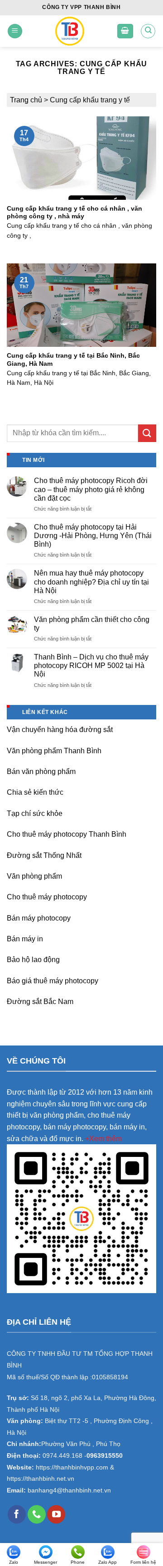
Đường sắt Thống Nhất (44, 855)
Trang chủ (26, 100)
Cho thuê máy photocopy (47, 897)
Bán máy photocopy (39, 918)
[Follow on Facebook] (17, 1514)
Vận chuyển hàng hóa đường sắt (60, 729)
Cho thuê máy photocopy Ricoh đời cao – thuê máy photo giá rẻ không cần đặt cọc (91, 489)
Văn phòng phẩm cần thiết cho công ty (91, 624)
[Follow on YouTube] (56, 1514)
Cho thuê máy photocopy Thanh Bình (66, 834)
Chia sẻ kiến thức (35, 792)
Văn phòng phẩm (34, 876)
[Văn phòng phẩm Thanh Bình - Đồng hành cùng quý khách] (69, 31)
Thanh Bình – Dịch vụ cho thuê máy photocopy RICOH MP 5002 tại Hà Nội (91, 665)
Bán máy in (25, 939)
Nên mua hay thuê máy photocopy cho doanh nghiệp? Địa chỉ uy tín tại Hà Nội (91, 581)
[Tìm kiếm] (148, 31)
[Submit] (147, 433)
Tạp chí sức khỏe (34, 813)
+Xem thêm (103, 1138)
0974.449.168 (62, 1455)
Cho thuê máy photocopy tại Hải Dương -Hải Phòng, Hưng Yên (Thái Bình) (93, 535)
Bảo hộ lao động (33, 959)
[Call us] (37, 1514)
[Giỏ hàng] (125, 31)
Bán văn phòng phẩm (41, 771)
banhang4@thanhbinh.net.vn (69, 1490)
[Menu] (15, 31)
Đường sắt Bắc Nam (40, 1001)
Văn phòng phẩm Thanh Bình (54, 751)
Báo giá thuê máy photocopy (52, 981)
